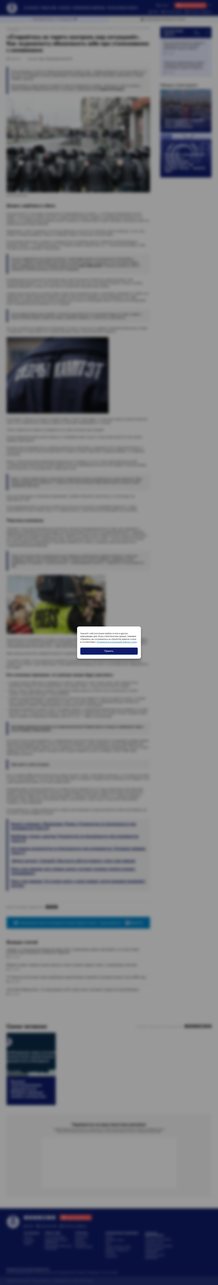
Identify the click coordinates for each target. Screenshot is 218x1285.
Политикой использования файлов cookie (117, 642)
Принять (109, 651)
